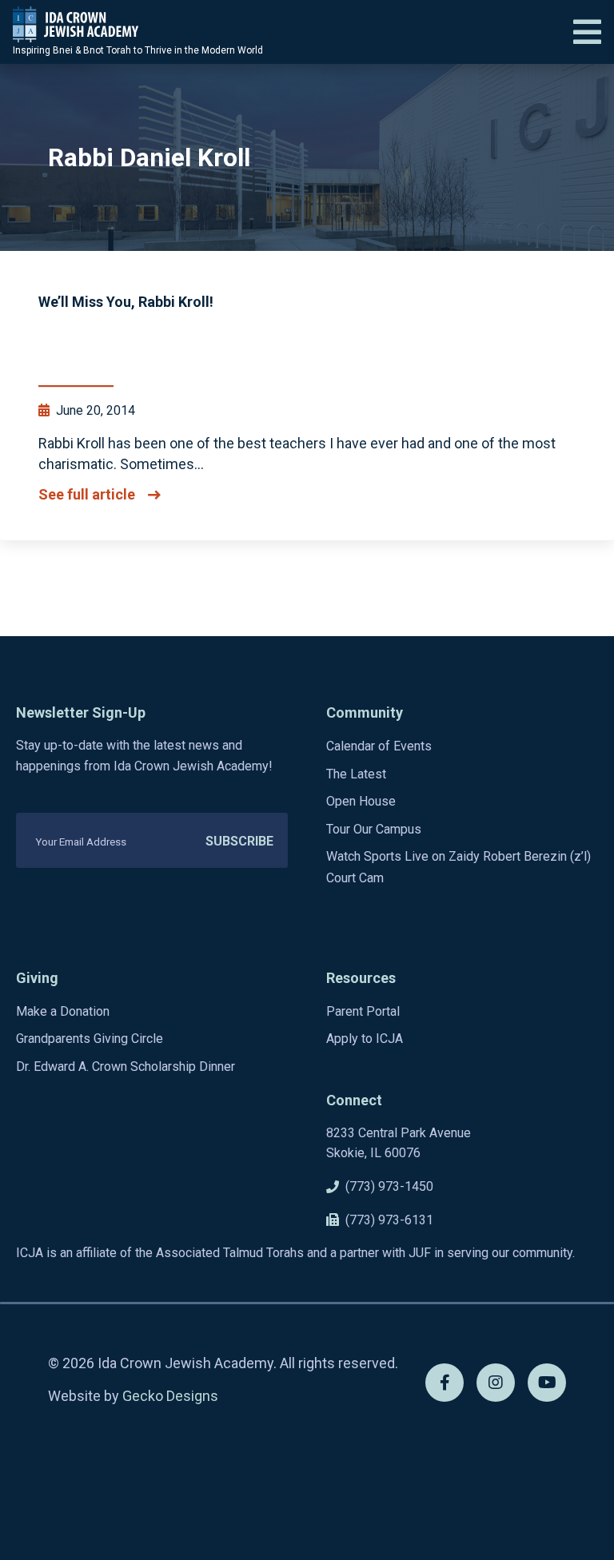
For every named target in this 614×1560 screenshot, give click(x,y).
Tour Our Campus (373, 829)
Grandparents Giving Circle (89, 1038)
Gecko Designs (170, 1395)
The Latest (356, 774)
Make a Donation (63, 1011)
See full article (86, 495)
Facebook (444, 1382)
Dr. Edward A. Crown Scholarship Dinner (125, 1066)
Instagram (495, 1382)
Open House (361, 801)
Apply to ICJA (364, 1038)
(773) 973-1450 (389, 1186)
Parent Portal (363, 1011)
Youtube (547, 1382)
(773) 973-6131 (389, 1220)
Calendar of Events (379, 746)
